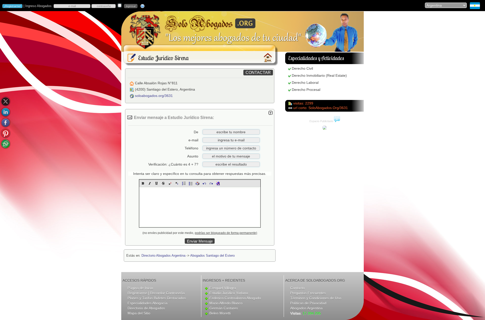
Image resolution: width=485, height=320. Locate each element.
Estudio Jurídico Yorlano (228, 293)
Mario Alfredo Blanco (226, 303)
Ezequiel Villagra (222, 288)
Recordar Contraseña (167, 293)
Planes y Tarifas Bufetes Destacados (157, 298)
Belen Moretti (220, 313)
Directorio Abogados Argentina (163, 255)
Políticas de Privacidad (308, 303)
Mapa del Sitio (139, 313)
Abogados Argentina (306, 308)
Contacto (297, 288)
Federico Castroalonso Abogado (235, 298)
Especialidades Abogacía (147, 303)
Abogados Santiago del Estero (212, 255)
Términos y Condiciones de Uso (315, 298)
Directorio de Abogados (146, 308)
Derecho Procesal (306, 90)
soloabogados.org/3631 (154, 96)
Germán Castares (223, 308)
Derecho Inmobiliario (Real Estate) (319, 75)
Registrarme (137, 293)
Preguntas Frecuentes (308, 293)
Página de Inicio (140, 288)
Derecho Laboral (305, 83)
